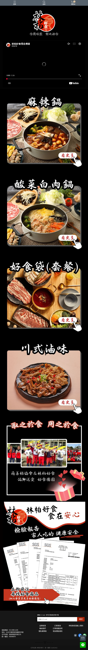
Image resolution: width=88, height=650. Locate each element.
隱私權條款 (43, 631)
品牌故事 (42, 625)
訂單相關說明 (57, 628)
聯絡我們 (42, 628)
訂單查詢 (57, 625)
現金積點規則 (57, 631)
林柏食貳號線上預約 (76, 625)
